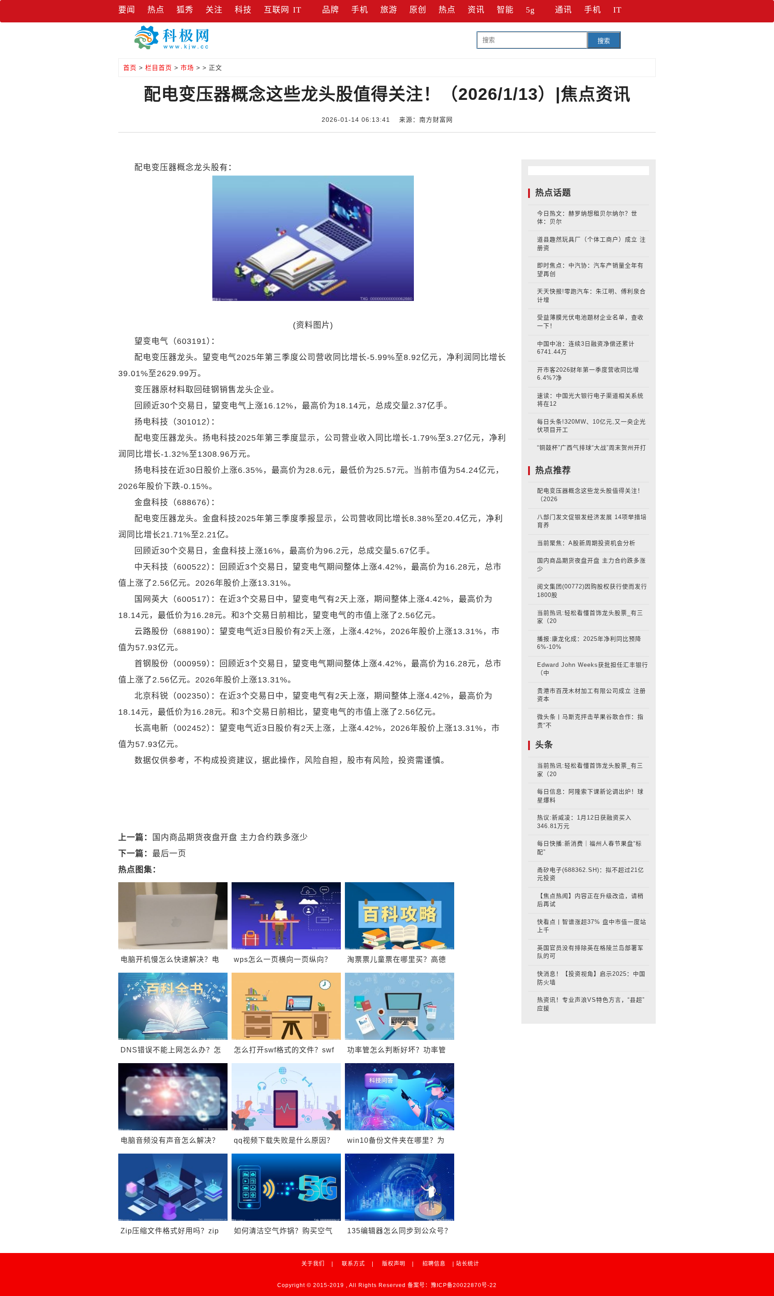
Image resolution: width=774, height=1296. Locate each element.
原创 (417, 9)
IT (297, 9)
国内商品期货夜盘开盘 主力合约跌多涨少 (230, 837)
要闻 (126, 9)
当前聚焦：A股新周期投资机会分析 (586, 543)
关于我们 (313, 1264)
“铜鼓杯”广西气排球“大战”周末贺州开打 (591, 447)
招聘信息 (434, 1264)
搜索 (604, 40)
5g (530, 9)
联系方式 (353, 1264)
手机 (359, 9)
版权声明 (393, 1264)
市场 (187, 67)
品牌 (330, 9)
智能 (505, 9)
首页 (130, 67)
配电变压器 (192, 776)
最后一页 (169, 853)
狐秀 (185, 9)
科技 (243, 9)
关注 (214, 9)
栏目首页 (158, 67)
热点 (155, 9)
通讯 (563, 9)
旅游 (388, 9)
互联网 (276, 9)
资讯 (476, 9)
